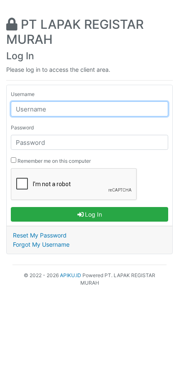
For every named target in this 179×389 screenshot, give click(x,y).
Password (22, 127)
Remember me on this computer (53, 161)
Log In (92, 214)
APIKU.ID (70, 275)
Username (23, 94)
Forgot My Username (41, 244)
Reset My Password (40, 235)
